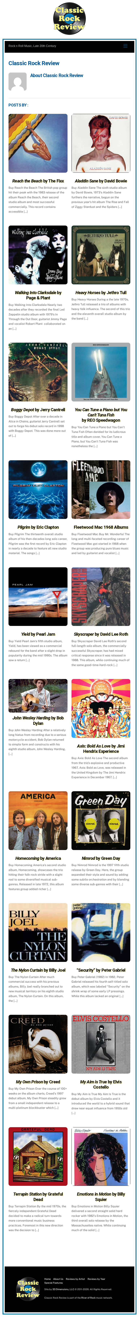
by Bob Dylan (38, 720)
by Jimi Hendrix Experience (101, 749)
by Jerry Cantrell (38, 409)
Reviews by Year (96, 1279)
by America (38, 858)
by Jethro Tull (100, 292)
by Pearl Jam (38, 634)
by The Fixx (38, 181)
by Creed (38, 1081)
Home (47, 1279)
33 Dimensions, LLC (63, 1289)
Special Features (53, 1282)
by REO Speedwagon (101, 415)
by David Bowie (101, 181)
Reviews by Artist (75, 1279)
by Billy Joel (38, 970)
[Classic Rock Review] (28, 1300)
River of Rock (88, 1297)
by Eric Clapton (38, 527)
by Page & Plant (38, 295)
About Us (58, 1279)
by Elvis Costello (100, 1084)
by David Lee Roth (101, 634)
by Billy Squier (101, 1197)
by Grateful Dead (38, 1197)
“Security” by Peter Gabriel (101, 970)
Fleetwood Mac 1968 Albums (101, 527)
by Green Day (101, 858)
